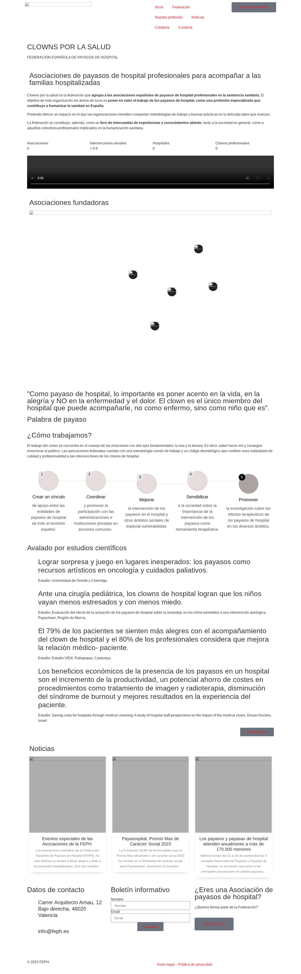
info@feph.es (53, 931)
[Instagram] (44, 948)
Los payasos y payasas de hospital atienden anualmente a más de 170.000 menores (233, 844)
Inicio (159, 7)
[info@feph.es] (32, 931)
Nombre (117, 899)
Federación (181, 7)
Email (115, 911)
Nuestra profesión (169, 17)
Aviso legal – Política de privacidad (184, 964)
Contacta (185, 27)
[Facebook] (32, 948)
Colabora (162, 27)
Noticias (197, 17)
